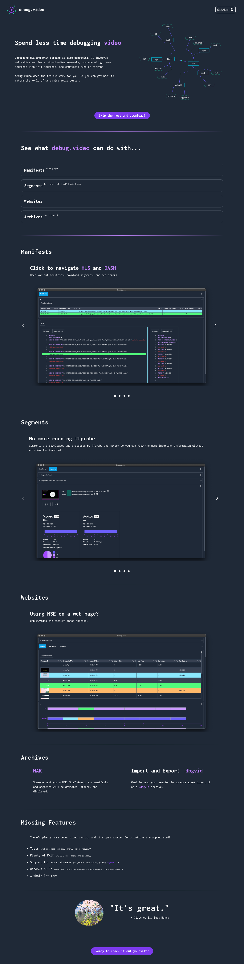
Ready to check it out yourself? (122, 951)
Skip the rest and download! (122, 115)
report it (112, 862)
